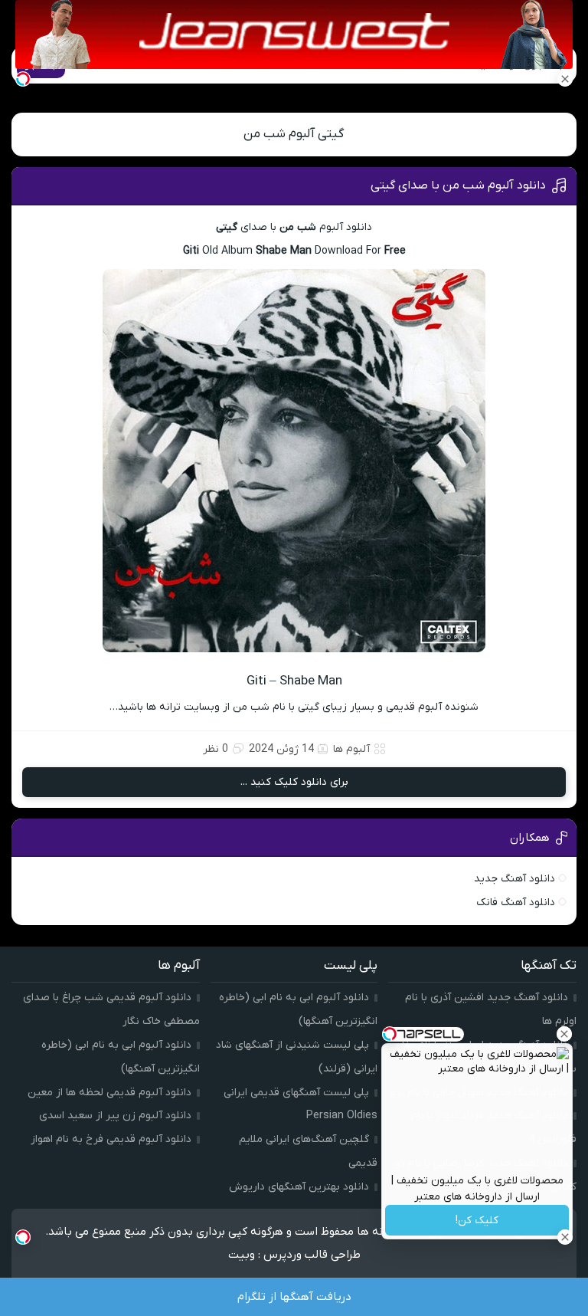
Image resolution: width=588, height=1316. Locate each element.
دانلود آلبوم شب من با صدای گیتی (458, 185)
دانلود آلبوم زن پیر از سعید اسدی (115, 1115)
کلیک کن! (477, 1220)
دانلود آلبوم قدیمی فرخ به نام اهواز (111, 1139)
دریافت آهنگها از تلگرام (294, 1297)
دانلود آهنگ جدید (514, 878)
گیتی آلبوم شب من (294, 134)
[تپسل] (23, 79)
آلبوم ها (351, 749)
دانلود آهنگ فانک (515, 902)
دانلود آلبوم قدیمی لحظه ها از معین (109, 1092)
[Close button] (564, 1034)
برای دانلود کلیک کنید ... (294, 782)
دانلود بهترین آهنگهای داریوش (299, 1187)
